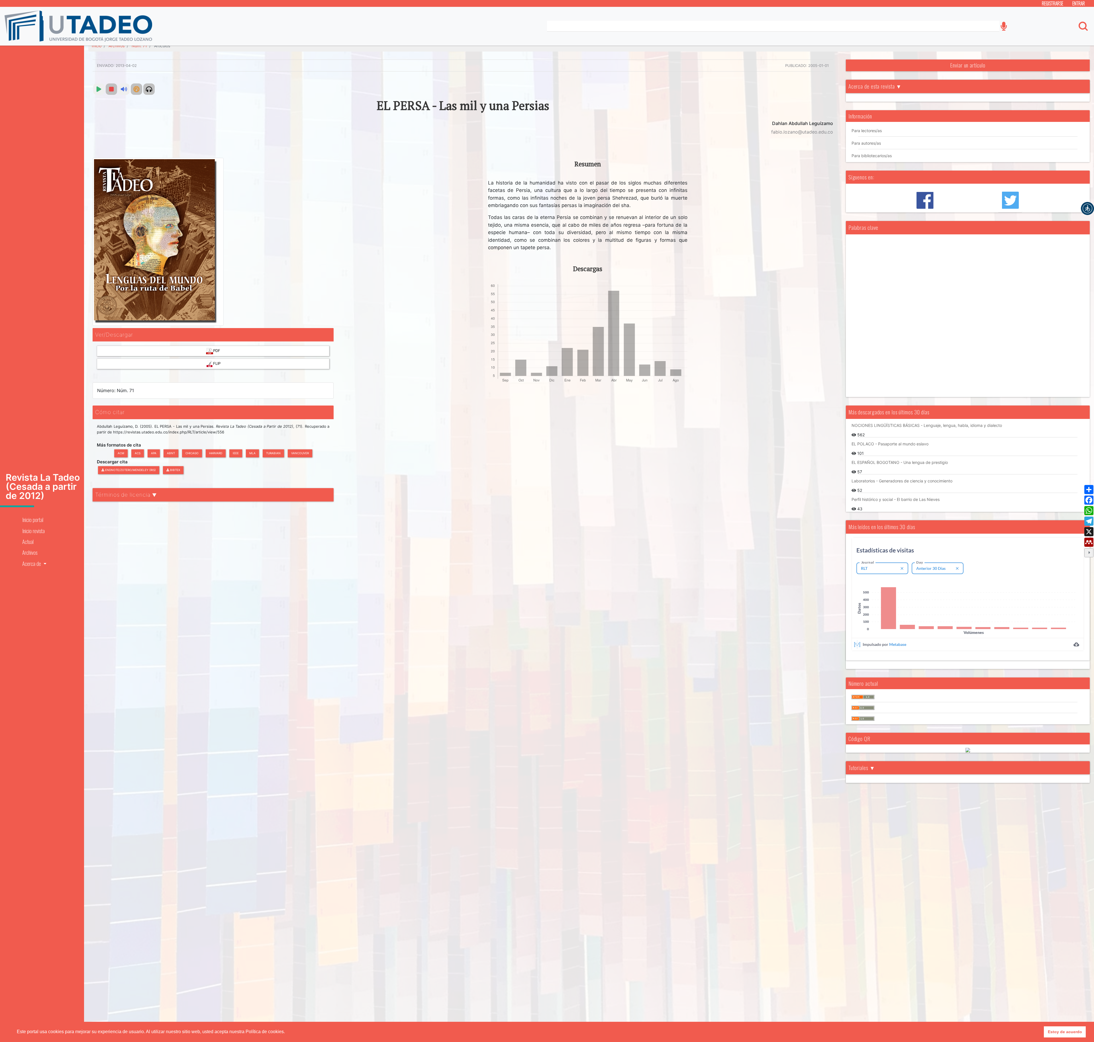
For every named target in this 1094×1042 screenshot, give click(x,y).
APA (153, 453)
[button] (1087, 208)
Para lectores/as (867, 130)
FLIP (217, 363)
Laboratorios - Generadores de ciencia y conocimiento (902, 480)
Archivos (29, 552)
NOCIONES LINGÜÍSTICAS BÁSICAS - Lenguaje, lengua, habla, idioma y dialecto (927, 425)
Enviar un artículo (967, 65)
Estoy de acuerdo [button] (1065, 1031)
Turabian (273, 453)
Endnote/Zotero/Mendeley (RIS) (130, 470)
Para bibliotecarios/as (872, 155)
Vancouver (300, 453)
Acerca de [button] (32, 563)
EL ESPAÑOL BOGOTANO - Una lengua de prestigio (900, 462)
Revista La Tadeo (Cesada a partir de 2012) (43, 486)
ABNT (171, 453)
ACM (121, 453)
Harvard (215, 453)
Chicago (192, 453)
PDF (216, 350)
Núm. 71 (139, 45)
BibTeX (174, 470)
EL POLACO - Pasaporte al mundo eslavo (890, 443)
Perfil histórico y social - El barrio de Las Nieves (896, 499)
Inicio (96, 45)
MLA (252, 453)
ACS (137, 453)
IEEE (236, 453)
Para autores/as (866, 143)
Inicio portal (32, 519)
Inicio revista (33, 531)
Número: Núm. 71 (115, 390)
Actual (28, 541)
